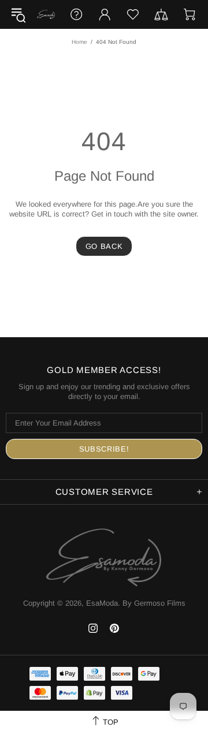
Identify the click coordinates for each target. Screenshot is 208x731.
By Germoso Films (153, 603)
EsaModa (46, 14)
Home (79, 42)
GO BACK (104, 246)
